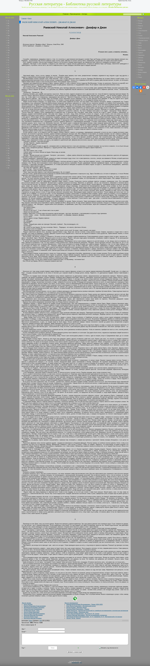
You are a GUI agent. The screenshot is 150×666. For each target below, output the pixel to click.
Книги (29, 18)
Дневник (140, 57)
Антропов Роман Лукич (31, 616)
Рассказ (140, 21)
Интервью (141, 67)
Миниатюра (141, 62)
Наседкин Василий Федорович (33, 615)
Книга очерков (142, 72)
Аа (8, 21)
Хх (8, 72)
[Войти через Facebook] (140, 87)
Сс (8, 62)
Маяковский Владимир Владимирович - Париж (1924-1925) (84, 604)
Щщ (9, 82)
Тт (8, 65)
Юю (9, 87)
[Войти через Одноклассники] (140, 90)
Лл (8, 48)
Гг (8, 28)
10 (80, 32)
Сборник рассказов (143, 38)
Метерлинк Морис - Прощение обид (77, 612)
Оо (8, 55)
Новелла (140, 60)
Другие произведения (71, 603)
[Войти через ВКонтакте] (137, 87)
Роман (140, 28)
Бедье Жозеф (28, 604)
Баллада (140, 70)
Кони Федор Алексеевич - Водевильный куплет (81, 606)
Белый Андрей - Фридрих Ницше (76, 607)
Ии (8, 40)
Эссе (139, 33)
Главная (65, 14)
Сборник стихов (143, 40)
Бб (8, 23)
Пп (8, 57)
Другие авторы (26, 603)
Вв (8, 25)
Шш (9, 79)
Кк (8, 45)
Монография (142, 50)
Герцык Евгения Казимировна (33, 609)
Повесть (140, 25)
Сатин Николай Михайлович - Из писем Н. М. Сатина (82, 613)
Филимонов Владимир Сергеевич (34, 607)
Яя (8, 89)
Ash (40, 620)
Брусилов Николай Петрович (33, 618)
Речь (139, 74)
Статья (140, 35)
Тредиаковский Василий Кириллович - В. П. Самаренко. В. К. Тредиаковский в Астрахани (94, 616)
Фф (8, 70)
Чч (8, 77)
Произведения (75, 14)
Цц (8, 74)
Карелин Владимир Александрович (35, 606)
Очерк (140, 77)
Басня (140, 48)
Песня (140, 65)
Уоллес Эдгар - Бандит (73, 618)
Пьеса (140, 45)
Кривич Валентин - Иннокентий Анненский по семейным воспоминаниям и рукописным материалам (97, 610)
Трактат (140, 52)
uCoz (81, 662)
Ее (8, 33)
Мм (9, 50)
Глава (139, 43)
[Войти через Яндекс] (144, 87)
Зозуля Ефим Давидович (31, 612)
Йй (8, 43)
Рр (8, 60)
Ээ (8, 84)
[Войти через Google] (147, 87)
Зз (8, 38)
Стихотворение (142, 30)
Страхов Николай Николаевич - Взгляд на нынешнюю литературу (86, 615)
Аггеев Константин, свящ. (32, 610)
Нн (8, 52)
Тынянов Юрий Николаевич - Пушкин (77, 609)
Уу (8, 67)
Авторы (84, 14)
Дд (8, 30)
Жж (9, 35)
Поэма (140, 23)
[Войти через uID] (133, 87)
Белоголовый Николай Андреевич (34, 613)
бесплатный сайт (75, 662)
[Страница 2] (75, 600)
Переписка (141, 55)
